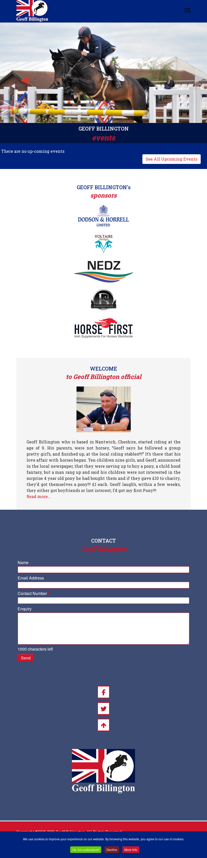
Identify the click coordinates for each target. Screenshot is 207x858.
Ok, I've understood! (85, 849)
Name (24, 562)
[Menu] (187, 10)
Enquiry (26, 609)
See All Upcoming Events (171, 159)
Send (26, 658)
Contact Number (33, 593)
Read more (37, 496)
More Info (130, 849)
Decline (112, 849)
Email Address (32, 578)
